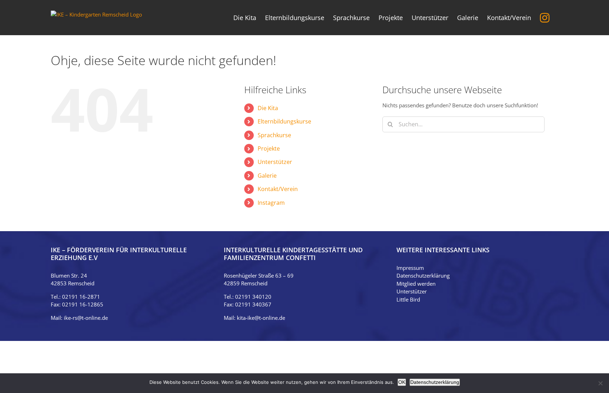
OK (401, 382)
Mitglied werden (416, 283)
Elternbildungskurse (284, 121)
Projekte (269, 148)
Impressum (410, 267)
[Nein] (600, 383)
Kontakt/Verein (278, 189)
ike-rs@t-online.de (86, 317)
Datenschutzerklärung (423, 275)
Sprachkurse (274, 135)
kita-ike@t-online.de (261, 317)
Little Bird (408, 299)
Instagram (271, 203)
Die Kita (268, 108)
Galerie (267, 175)
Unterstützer (275, 162)
